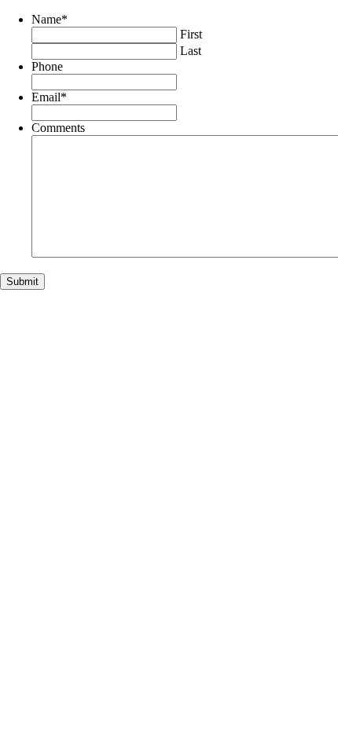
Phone (47, 66)
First (191, 34)
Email (49, 97)
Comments (58, 127)
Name (49, 19)
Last (190, 50)
